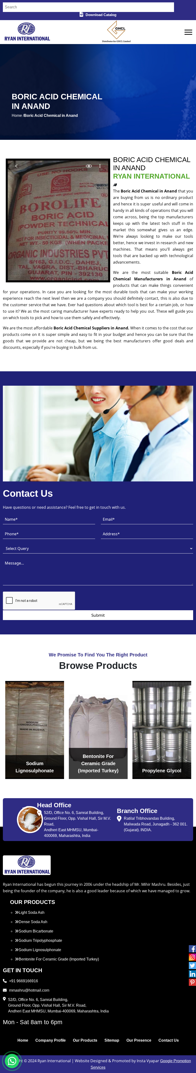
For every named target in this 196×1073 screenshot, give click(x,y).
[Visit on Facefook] (192, 948)
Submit (98, 615)
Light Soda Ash (31, 912)
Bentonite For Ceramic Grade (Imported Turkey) (59, 959)
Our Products (85, 1040)
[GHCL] (116, 32)
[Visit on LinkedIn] (192, 973)
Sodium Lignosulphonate (40, 950)
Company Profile (50, 1040)
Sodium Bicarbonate (36, 931)
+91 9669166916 (23, 981)
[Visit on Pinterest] (192, 982)
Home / (18, 115)
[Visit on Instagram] (192, 957)
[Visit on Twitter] (192, 965)
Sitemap (111, 1040)
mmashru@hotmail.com (29, 990)
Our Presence (138, 1040)
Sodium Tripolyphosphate (40, 940)
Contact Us (168, 1040)
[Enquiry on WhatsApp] (12, 1061)
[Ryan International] (27, 32)
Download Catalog (101, 15)
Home (22, 1040)
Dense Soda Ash (33, 922)
